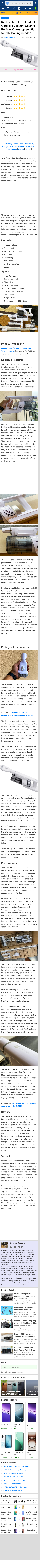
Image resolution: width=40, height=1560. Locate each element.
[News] (8, 8)
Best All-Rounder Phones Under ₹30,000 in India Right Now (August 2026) (12, 1392)
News (22, 13)
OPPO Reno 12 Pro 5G (31, 1454)
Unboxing (8, 144)
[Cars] (30, 8)
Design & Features (9, 146)
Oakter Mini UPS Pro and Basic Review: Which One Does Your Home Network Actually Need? (24, 1348)
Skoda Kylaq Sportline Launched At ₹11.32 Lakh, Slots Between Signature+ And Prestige (24, 1295)
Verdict (28, 149)
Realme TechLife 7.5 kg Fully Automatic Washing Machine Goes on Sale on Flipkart (25, 1322)
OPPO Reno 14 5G (18, 1454)
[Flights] (13, 8)
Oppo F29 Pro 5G (5, 1425)
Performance (12, 149)
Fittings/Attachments (27, 146)
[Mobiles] (19, 8)
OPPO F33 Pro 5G (6, 1454)
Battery (21, 149)
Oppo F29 (30, 1425)
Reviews (30, 13)
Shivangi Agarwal (17, 1243)
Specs (15, 144)
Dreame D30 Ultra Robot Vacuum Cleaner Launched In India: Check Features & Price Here (25, 1335)
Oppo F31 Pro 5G (18, 1425)
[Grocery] (35, 8)
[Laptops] (24, 8)
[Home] (2, 8)
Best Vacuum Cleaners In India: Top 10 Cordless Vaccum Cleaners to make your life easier (24, 1308)
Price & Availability (26, 144)
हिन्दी (36, 13)
